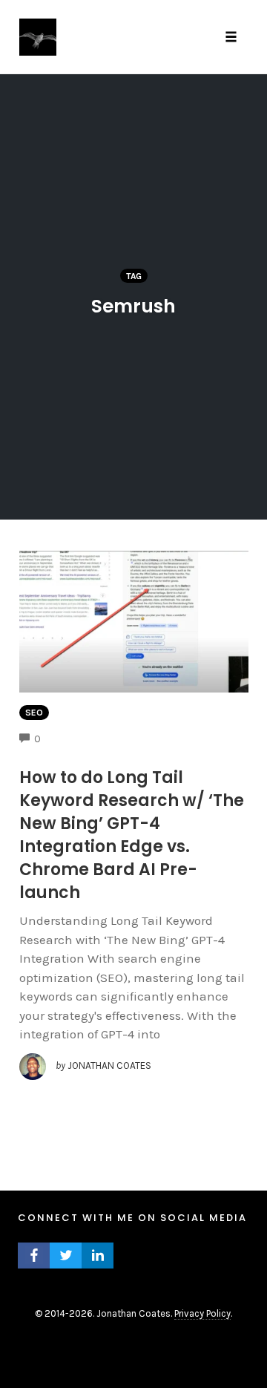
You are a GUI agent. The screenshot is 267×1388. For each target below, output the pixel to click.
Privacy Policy (202, 1313)
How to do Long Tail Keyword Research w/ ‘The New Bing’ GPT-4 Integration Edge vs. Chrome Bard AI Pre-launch (131, 835)
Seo (34, 712)
